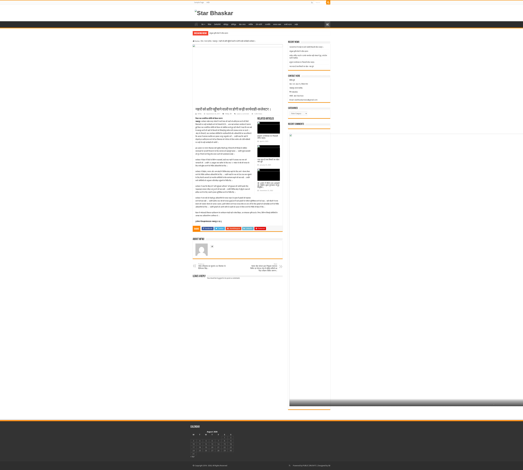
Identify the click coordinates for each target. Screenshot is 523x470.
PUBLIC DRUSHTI (309, 466)
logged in (220, 278)
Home (196, 41)
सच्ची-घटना (288, 24)
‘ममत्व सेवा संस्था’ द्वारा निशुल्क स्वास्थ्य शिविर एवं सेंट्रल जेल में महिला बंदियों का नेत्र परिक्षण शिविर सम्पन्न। (263, 267)
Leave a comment (243, 114)
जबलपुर (215, 41)
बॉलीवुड (226, 24)
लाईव (208, 2)
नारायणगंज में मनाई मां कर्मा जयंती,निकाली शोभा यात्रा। (306, 47)
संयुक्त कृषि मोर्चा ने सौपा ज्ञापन (218, 33)
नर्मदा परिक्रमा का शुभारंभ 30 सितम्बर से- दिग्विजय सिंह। (212, 266)
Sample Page (199, 2)
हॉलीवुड (233, 24)
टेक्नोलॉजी (217, 24)
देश (202, 24)
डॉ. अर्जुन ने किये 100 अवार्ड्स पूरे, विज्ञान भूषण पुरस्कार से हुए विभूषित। (268, 185)
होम (196, 24)
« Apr (192, 457)
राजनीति (267, 24)
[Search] (328, 2)
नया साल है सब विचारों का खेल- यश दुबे (268, 160)
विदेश (209, 24)
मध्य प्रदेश (207, 41)
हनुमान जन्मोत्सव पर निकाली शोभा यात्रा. (267, 137)
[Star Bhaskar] (214, 12)
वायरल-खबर (277, 24)
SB (329, 466)
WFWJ (199, 114)
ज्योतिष (250, 24)
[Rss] (312, 2)
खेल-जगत (242, 24)
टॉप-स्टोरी (259, 24)
